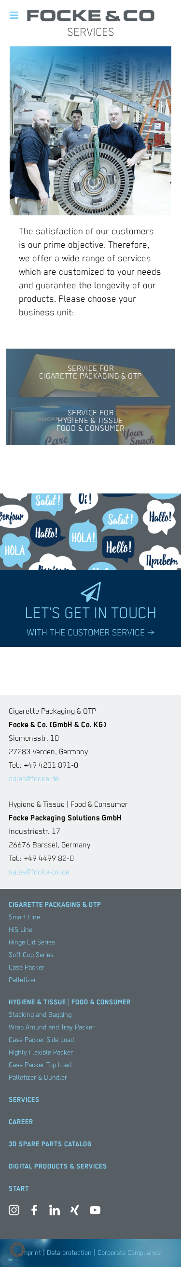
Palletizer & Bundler (38, 1078)
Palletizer (22, 980)
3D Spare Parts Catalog (50, 1144)
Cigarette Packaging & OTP (55, 905)
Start (19, 1189)
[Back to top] (159, 1245)
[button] (17, 1249)
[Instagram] (14, 1212)
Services (24, 1100)
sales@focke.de (34, 779)
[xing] (75, 1212)
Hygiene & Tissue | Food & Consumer (70, 1002)
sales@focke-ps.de (39, 872)
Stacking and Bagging (40, 1015)
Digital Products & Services (58, 1166)
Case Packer (26, 967)
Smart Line (24, 917)
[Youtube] (95, 1212)
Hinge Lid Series (32, 942)
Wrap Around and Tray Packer (52, 1027)
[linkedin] (54, 1212)
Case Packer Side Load (41, 1040)
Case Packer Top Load (40, 1065)
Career (21, 1122)
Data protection (69, 1253)
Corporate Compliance (129, 1253)
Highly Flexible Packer (41, 1052)
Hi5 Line (20, 930)
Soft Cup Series (31, 955)
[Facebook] (34, 1212)
